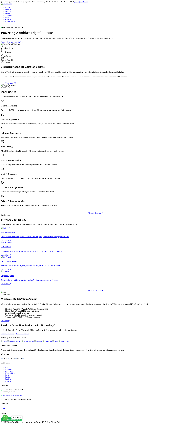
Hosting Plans (10, 373)
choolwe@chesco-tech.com (12, 395)
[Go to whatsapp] (5, 417)
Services (8, 11)
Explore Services (7, 42)
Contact (8, 19)
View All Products (94, 290)
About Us (8, 15)
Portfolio (8, 13)
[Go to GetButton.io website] (5, 421)
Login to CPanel (82, 2)
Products (8, 9)
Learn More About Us (9, 83)
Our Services (9, 371)
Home (7, 8)
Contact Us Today (7, 334)
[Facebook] (2, 408)
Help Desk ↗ (10, 22)
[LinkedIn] (4, 408)
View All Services (94, 213)
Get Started (5, 321)
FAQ (7, 17)
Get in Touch (20, 42)
